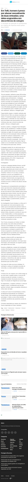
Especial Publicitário (22, 384)
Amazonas (18, 308)
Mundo (11, 447)
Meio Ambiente (13, 446)
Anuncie (7, 475)
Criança (23, 308)
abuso (5, 308)
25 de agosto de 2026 (5, 335)
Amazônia (3, 439)
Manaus (7, 310)
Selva (20, 446)
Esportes (12, 442)
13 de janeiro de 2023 (21, 399)
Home (2, 8)
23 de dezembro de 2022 (22, 409)
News (11, 449)
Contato (13, 475)
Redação (7, 30)
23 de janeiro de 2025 (17, 30)
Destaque (4, 329)
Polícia (6, 8)
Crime (3, 310)
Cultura (3, 443)
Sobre (2, 475)
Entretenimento (4, 448)
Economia (3, 446)
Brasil (2, 441)
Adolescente (11, 308)
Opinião (21, 439)
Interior (12, 444)
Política (21, 444)
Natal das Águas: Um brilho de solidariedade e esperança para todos (19, 406)
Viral (20, 448)
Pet (20, 441)
